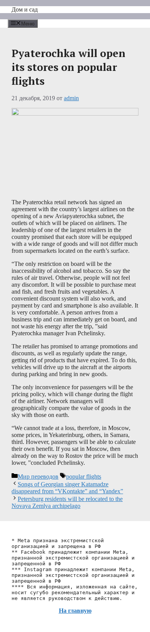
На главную (75, 610)
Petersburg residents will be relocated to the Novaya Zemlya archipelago (67, 502)
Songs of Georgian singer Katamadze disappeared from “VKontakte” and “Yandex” (67, 487)
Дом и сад (25, 9)
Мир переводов (38, 476)
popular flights (83, 476)
